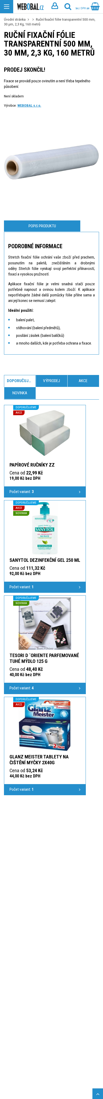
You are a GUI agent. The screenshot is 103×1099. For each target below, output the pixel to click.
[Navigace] (6, 6)
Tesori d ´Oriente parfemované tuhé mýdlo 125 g (44, 658)
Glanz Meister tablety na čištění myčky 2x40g (39, 759)
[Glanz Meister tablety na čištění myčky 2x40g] (44, 724)
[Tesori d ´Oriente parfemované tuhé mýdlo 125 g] (44, 623)
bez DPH (81, 8)
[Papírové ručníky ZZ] (44, 432)
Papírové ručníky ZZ (32, 465)
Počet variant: (22, 491)
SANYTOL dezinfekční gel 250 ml (45, 560)
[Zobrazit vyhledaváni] (67, 6)
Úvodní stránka (15, 19)
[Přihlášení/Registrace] (54, 6)
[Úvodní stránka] (30, 6)
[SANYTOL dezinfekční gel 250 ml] (44, 528)
